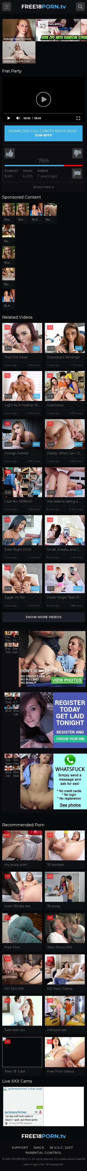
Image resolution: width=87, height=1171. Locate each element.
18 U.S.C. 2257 (61, 1148)
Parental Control (43, 1153)
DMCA (39, 1148)
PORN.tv (43, 6)
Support (20, 1148)
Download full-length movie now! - (43, 133)
